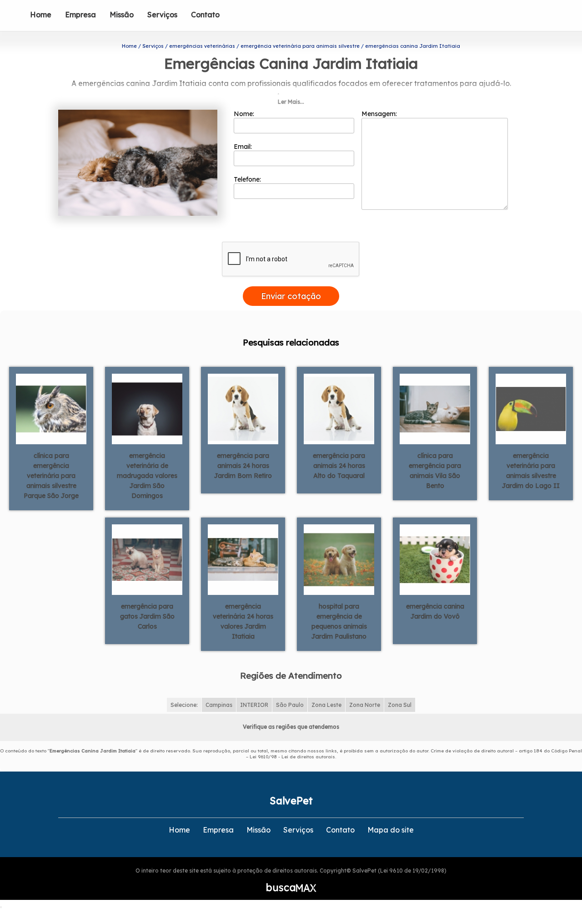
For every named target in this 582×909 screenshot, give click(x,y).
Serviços (162, 14)
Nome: (245, 114)
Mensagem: (380, 114)
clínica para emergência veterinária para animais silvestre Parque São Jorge (51, 476)
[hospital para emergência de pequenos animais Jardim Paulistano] (339, 559)
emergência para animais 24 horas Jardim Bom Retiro (243, 466)
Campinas (219, 704)
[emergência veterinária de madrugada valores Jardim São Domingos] (147, 408)
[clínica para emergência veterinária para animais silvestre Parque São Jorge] (51, 408)
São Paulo (290, 704)
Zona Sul (399, 704)
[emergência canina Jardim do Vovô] (435, 559)
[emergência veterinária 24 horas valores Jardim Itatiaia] (243, 559)
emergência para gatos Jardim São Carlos (147, 616)
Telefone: (248, 179)
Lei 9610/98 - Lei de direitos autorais (292, 757)
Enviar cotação (291, 296)
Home (40, 14)
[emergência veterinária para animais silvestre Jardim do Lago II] (531, 408)
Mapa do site (390, 829)
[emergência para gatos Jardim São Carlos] (147, 559)
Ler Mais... (291, 101)
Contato (205, 14)
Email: (244, 146)
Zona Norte (364, 704)
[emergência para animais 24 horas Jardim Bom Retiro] (243, 408)
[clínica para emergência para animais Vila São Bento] (435, 408)
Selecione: (184, 704)
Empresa (80, 14)
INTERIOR (254, 704)
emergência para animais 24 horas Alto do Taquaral (339, 466)
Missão (122, 14)
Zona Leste (326, 704)
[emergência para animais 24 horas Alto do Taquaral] (339, 408)
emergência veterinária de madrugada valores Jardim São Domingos (147, 476)
